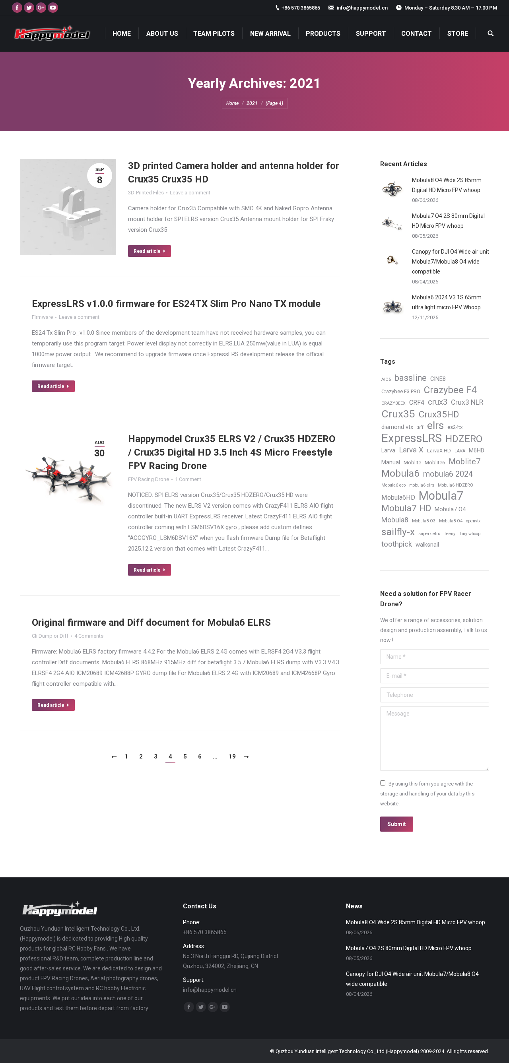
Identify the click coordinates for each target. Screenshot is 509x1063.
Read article (147, 251)
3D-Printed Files (146, 193)
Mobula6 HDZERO (455, 485)
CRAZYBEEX (393, 403)
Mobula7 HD (406, 508)
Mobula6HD (398, 497)
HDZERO (463, 439)
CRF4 (416, 402)
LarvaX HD (439, 451)
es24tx (454, 427)
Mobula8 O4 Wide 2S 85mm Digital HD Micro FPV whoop (447, 185)
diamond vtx (397, 427)
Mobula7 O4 (450, 509)
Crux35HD (439, 414)
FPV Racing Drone (148, 479)
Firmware (42, 317)
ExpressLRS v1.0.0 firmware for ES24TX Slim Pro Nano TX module (176, 303)
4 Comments (88, 636)
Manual (390, 462)
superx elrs (429, 533)
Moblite (412, 463)
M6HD (476, 450)
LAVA (460, 451)
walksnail (427, 544)
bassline (410, 378)
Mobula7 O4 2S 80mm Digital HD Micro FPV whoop (448, 221)
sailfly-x (398, 532)
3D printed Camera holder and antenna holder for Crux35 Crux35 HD (233, 172)
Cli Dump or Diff (50, 636)
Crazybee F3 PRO (400, 391)
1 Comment (188, 479)
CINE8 (438, 378)
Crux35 (398, 414)
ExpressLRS (411, 438)
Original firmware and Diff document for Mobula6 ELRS (151, 622)
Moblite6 (435, 463)
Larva (388, 450)
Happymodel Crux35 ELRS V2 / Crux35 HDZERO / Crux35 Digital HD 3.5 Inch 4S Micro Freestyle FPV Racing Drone (231, 452)
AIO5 (386, 379)
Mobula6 (400, 473)
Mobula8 (394, 520)
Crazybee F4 (450, 390)
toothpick (396, 544)
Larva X (411, 450)
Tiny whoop (469, 533)
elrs (435, 426)
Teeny (449, 533)
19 (232, 756)
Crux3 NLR (467, 402)
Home (232, 103)
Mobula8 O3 (423, 521)
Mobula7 (441, 496)
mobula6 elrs (421, 485)
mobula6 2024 (448, 474)
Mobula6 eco (393, 485)
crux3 (437, 402)
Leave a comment (190, 193)
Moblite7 (464, 461)
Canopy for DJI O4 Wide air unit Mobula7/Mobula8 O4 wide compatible (450, 261)
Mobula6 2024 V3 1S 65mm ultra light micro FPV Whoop (447, 302)
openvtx (473, 521)
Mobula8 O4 (450, 521)
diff (420, 427)
